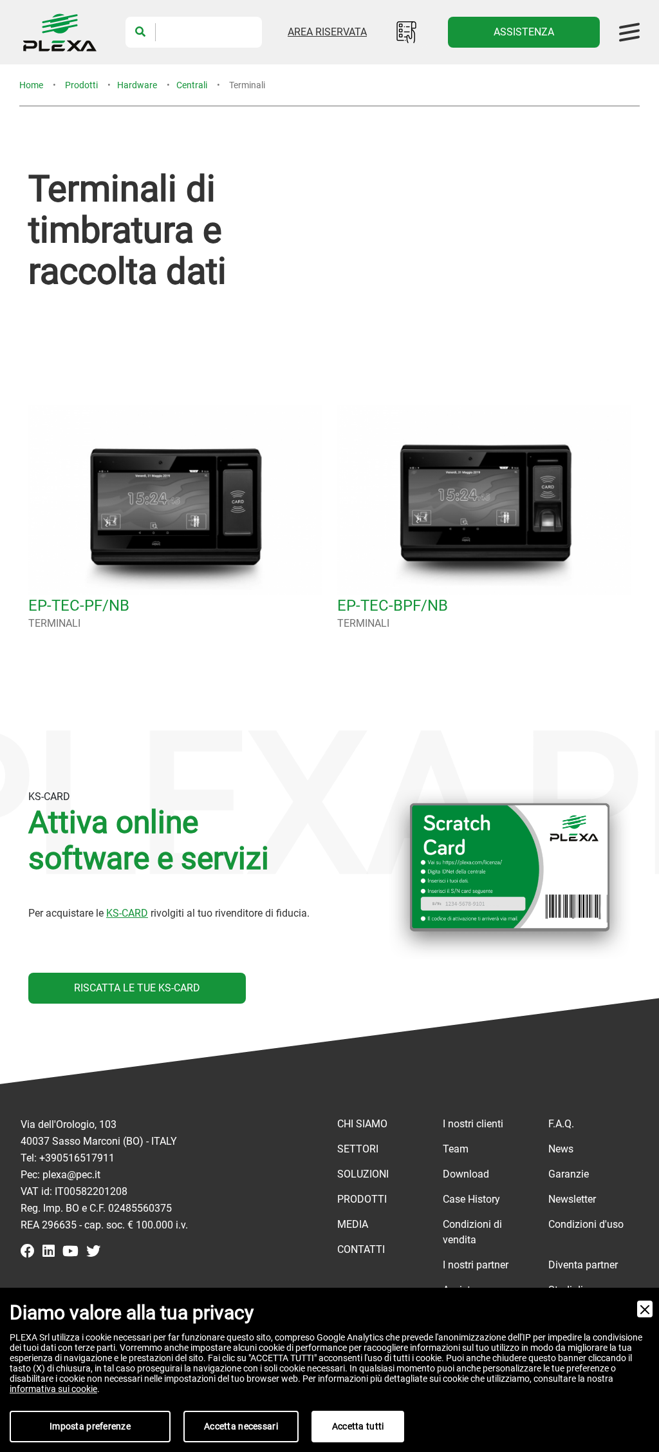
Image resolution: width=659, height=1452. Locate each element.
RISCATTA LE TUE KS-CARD (137, 988)
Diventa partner (583, 1265)
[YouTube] (70, 1252)
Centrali (191, 85)
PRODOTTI (362, 1199)
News (560, 1149)
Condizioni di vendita (472, 1232)
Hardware (137, 85)
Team (456, 1149)
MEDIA (352, 1224)
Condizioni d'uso (586, 1224)
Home (31, 85)
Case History (471, 1199)
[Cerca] (140, 32)
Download (466, 1174)
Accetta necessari (241, 1426)
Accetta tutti (358, 1426)
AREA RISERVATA (327, 32)
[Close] (645, 1309)
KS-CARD (127, 913)
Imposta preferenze (90, 1426)
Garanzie (568, 1174)
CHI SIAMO (362, 1124)
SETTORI (357, 1149)
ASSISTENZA (524, 32)
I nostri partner (475, 1265)
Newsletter (572, 1199)
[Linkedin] (48, 1252)
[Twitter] (93, 1252)
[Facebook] (28, 1252)
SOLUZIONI (363, 1174)
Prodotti (81, 85)
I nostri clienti (473, 1124)
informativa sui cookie (53, 1389)
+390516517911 (77, 1158)
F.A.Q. (561, 1124)
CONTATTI (361, 1249)
